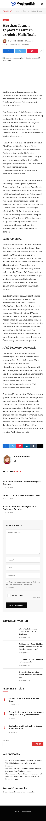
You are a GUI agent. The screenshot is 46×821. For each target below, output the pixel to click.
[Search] (42, 4)
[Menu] (4, 4)
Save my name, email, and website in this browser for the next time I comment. (23, 585)
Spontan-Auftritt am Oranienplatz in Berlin (23, 760)
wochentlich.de (16, 41)
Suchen (6, 740)
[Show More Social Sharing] (41, 51)
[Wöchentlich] (23, 4)
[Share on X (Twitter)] (20, 51)
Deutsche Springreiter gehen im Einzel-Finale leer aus (31, 674)
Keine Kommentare (10, 44)
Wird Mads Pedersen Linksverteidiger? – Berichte (28, 631)
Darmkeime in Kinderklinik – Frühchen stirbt (24, 774)
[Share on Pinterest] (32, 51)
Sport (6, 20)
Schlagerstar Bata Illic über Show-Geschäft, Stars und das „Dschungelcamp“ (31, 646)
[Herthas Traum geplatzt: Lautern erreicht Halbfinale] (23, 70)
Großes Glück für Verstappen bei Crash (21, 495)
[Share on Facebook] (8, 51)
